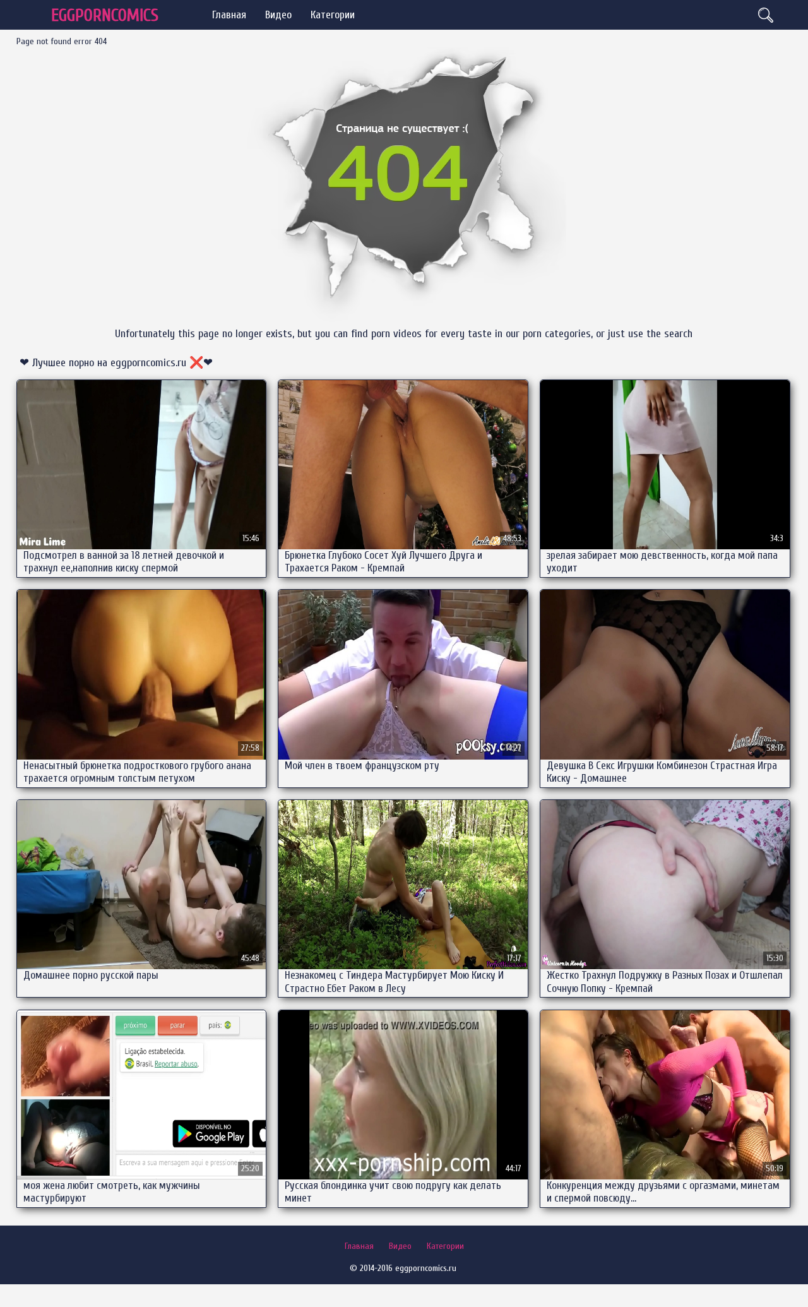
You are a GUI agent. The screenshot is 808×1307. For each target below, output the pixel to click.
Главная (229, 15)
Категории (333, 15)
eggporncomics (104, 15)
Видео (278, 15)
